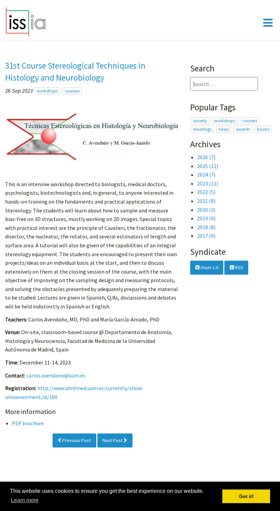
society (200, 121)
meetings (202, 129)
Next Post (113, 440)
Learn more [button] (25, 500)
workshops (47, 91)
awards (243, 129)
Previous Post (76, 440)
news (224, 129)
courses (72, 91)
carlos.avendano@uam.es (55, 375)
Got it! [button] (246, 496)
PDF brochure (28, 423)
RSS (238, 267)
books (263, 129)
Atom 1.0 (208, 267)
